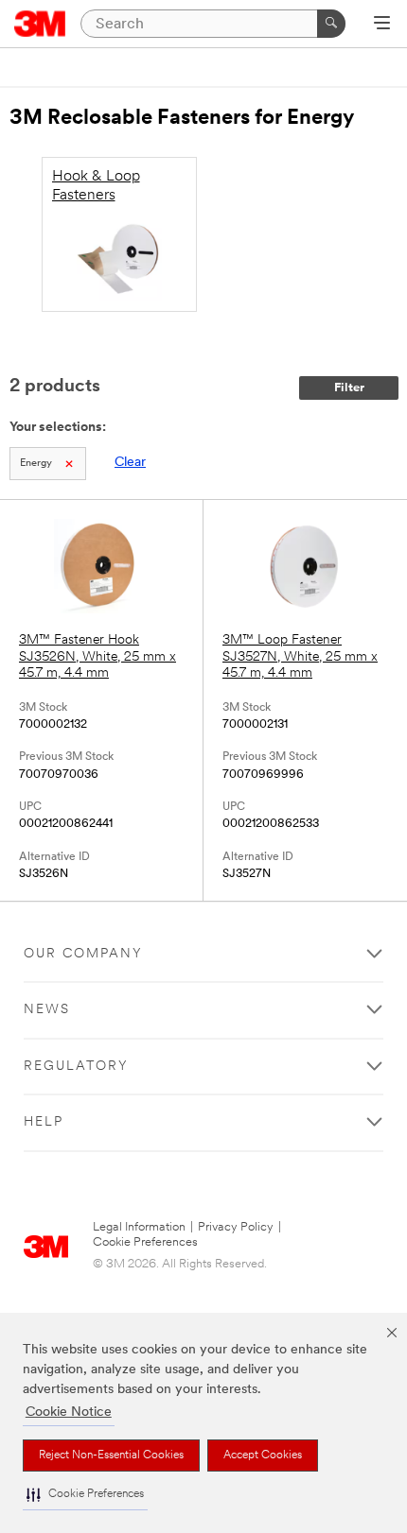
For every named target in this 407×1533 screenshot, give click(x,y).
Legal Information (139, 1227)
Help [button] (43, 1122)
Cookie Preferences (145, 1242)
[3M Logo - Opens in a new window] (40, 23)
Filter (349, 388)
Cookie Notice (69, 1412)
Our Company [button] (83, 954)
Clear (130, 463)
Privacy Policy (236, 1227)
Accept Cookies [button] (262, 1455)
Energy (36, 463)
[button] (85, 1494)
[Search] (331, 23)
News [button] (47, 1010)
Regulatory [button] (76, 1066)
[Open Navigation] (382, 24)
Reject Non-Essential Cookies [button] (111, 1455)
